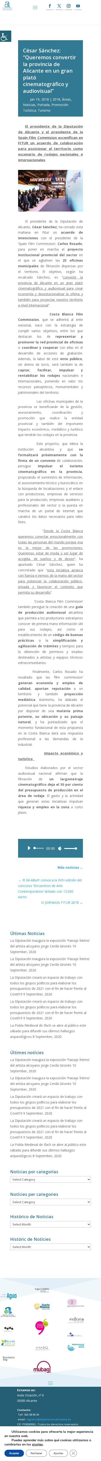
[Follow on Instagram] (68, 6)
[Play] (29, 848)
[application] (50, 848)
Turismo (44, 110)
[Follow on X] (59, 6)
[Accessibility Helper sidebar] (5, 36)
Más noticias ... (70, 867)
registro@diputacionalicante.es (48, 1419)
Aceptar (14, 1453)
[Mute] (60, 848)
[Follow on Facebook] (50, 6)
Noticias (29, 104)
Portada (43, 104)
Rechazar (36, 1453)
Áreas (66, 99)
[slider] (69, 848)
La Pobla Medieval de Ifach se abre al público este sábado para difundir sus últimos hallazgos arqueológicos (48, 1031)
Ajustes (58, 1453)
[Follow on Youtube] (78, 6)
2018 (56, 99)
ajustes (37, 1444)
